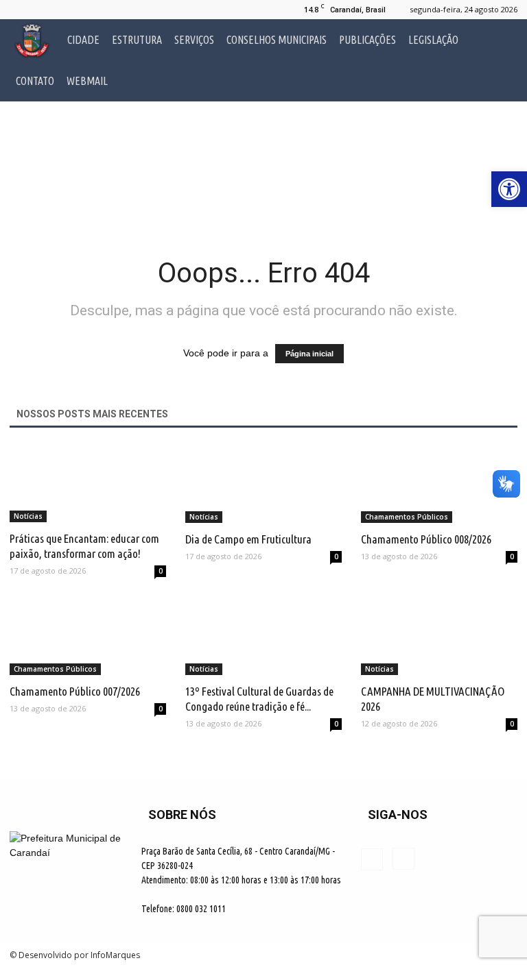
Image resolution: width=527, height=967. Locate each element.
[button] (500, 60)
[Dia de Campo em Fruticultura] (263, 484)
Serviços (194, 40)
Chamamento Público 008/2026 (426, 539)
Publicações (367, 40)
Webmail (87, 81)
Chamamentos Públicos (406, 517)
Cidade (83, 40)
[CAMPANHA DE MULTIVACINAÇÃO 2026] (439, 637)
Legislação (433, 40)
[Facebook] (20, 9)
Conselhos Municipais (276, 40)
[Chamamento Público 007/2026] (88, 637)
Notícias (28, 516)
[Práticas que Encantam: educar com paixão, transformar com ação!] (88, 483)
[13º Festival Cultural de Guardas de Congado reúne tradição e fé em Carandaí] (263, 637)
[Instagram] (42, 9)
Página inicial (309, 354)
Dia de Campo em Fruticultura (248, 539)
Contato (35, 81)
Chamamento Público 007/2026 (75, 691)
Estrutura (137, 40)
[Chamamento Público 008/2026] (439, 484)
